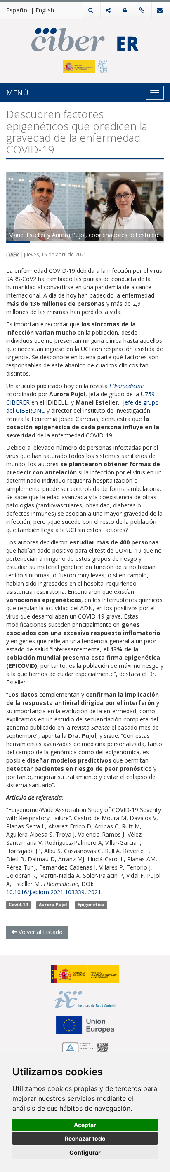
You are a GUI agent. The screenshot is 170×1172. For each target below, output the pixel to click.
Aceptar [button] (85, 1124)
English (44, 10)
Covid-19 (18, 905)
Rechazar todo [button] (85, 1138)
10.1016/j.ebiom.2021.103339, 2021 (53, 892)
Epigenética (91, 905)
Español (17, 10)
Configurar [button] (85, 1152)
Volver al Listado (40, 932)
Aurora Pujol (53, 905)
